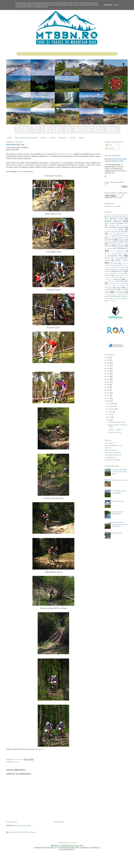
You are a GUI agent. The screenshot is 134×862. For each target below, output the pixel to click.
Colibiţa (120, 229)
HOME (9, 138)
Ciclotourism (108, 227)
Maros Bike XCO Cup (15, 145)
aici (43, 749)
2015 (108, 387)
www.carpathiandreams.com (113, 445)
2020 (108, 374)
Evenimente (109, 240)
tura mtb (123, 290)
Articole (109, 216)
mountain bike (114, 255)
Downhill (110, 237)
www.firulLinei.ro (109, 443)
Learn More (108, 5)
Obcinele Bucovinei (119, 269)
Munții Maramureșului (112, 265)
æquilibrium (121, 214)
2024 (110, 214)
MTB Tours (122, 260)
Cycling (117, 233)
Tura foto (114, 290)
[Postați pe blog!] (27, 760)
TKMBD (114, 285)
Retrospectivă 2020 (116, 533)
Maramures (120, 251)
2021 (108, 371)
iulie (110, 414)
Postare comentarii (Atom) (23, 825)
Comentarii (110, 148)
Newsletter (72, 138)
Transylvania (108, 288)
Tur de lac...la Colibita (114, 430)
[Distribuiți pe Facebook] (31, 760)
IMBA (122, 244)
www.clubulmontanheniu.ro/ (113, 455)
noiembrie (112, 406)
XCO (126, 298)
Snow (107, 281)
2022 (106, 214)
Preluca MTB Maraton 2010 (116, 422)
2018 (108, 379)
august (111, 411)
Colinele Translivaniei (111, 231)
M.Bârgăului (122, 248)
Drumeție (116, 237)
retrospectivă (115, 277)
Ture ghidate (119, 292)
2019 (108, 376)
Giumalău (107, 242)
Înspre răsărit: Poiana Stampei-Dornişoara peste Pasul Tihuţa (118, 524)
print (115, 275)
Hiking (110, 244)
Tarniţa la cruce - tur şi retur (118, 480)
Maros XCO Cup (109, 253)
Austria (117, 217)
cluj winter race (109, 229)
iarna (116, 244)
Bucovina (125, 223)
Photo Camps (109, 273)
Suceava (113, 281)
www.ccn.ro (108, 448)
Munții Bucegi (124, 263)
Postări (109, 145)
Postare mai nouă (11, 822)
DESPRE (52, 138)
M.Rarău (112, 251)
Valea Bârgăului (116, 296)
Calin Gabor (19, 759)
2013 (108, 393)
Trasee (118, 288)
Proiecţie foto (122, 275)
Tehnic (106, 285)
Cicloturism (120, 227)
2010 (108, 401)
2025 (115, 214)
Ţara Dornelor (118, 294)
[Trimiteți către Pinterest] (33, 760)
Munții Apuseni (113, 263)
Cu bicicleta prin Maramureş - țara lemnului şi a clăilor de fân (118, 472)
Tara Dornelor (112, 283)
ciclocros (122, 225)
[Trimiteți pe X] (29, 760)
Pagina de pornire (58, 822)
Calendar (112, 225)
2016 (108, 385)
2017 (108, 382)
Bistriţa (116, 223)
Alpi (126, 214)
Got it (116, 5)
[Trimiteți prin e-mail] (25, 760)
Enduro (124, 237)
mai (110, 420)
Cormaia (110, 233)
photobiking (118, 273)
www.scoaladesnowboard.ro (113, 452)
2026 (108, 357)
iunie (110, 417)
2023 (108, 365)
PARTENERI (62, 138)
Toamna (122, 285)
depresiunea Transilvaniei (120, 235)
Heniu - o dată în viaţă (117, 501)
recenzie (107, 277)
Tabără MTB (123, 281)
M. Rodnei (120, 246)
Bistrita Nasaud (113, 221)
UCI (49, 156)
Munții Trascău (116, 267)
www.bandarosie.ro (110, 457)
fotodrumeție (121, 240)
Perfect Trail (119, 271)
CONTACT (82, 138)
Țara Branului (108, 294)
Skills (126, 279)
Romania (118, 279)
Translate (119, 197)
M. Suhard (108, 248)
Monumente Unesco (122, 253)
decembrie (112, 403)
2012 (108, 395)
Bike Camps (119, 219)
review (110, 279)
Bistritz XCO (108, 223)
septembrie (112, 409)
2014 (108, 390)
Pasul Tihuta (108, 271)
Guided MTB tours (120, 242)
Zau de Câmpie (110, 300)
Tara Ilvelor (122, 283)
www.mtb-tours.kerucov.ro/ (113, 460)
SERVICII (44, 138)
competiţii (16, 761)
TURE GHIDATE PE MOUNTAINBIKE (26, 138)
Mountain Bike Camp (112, 258)
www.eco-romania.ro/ (111, 450)
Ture (107, 292)
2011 (108, 398)
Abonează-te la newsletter (112, 206)
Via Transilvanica (118, 298)
